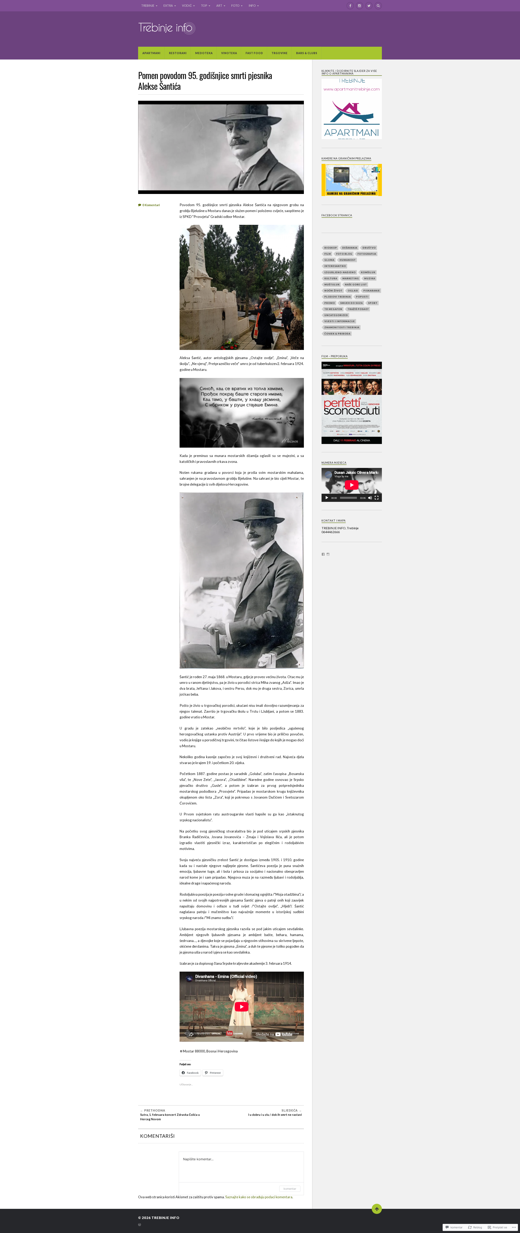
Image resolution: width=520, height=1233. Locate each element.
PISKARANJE (371, 290)
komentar (290, 1188)
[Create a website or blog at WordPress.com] (139, 1225)
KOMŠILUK (368, 272)
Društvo (369, 247)
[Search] (378, 5)
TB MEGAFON (333, 309)
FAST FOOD (254, 53)
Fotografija (367, 253)
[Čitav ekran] (377, 498)
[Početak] (327, 498)
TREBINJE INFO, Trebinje (340, 528)
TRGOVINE (280, 53)
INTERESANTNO (335, 266)
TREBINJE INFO (165, 1218)
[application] (352, 485)
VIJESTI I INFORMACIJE (339, 321)
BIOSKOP (330, 247)
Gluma (329, 260)
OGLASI (353, 290)
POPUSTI (362, 296)
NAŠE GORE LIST (356, 284)
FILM (327, 253)
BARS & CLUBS (306, 53)
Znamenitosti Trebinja (341, 327)
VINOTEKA (229, 53)
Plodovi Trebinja (337, 296)
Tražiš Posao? (358, 309)
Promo (329, 303)
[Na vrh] (377, 1209)
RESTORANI (178, 53)
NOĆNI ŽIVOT (333, 290)
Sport (372, 303)
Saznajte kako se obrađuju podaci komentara (258, 1197)
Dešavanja (349, 247)
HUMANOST (348, 260)
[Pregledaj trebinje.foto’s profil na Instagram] (328, 554)
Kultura (330, 278)
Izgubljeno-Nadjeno (340, 272)
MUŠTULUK (332, 284)
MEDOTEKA (204, 53)
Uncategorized (336, 315)
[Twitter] (369, 5)
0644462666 (331, 532)
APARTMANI (151, 53)
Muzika (369, 278)
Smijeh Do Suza (351, 303)
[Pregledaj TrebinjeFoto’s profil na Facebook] (323, 554)
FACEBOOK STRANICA (337, 215)
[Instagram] (359, 5)
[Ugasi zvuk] (370, 498)
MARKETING (350, 278)
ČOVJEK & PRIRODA (337, 333)
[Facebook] (350, 5)
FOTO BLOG (344, 253)
